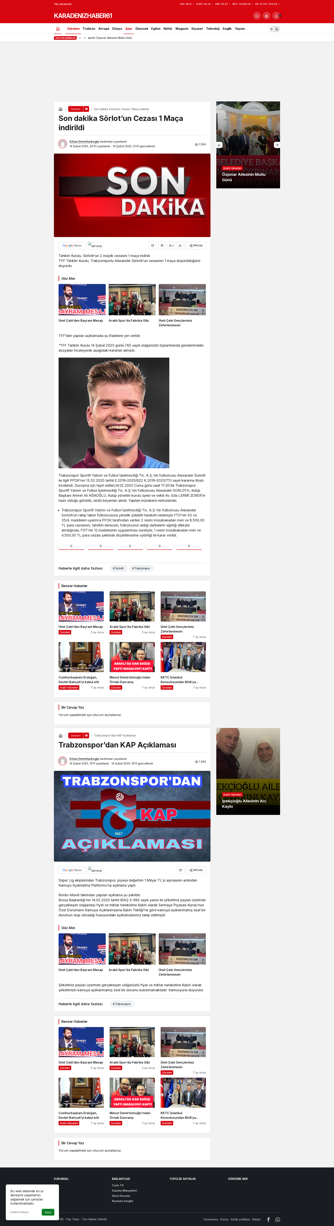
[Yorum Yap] (162, 245)
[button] (266, 16)
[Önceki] (80, 38)
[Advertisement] (167, 72)
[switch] (274, 28)
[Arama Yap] (257, 16)
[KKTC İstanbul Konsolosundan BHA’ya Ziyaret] (183, 666)
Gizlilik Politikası (19, 1212)
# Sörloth (118, 568)
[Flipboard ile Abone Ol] (95, 245)
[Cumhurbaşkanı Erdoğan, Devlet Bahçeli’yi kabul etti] (81, 666)
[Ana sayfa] (58, 28)
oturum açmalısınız (107, 715)
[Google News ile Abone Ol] (72, 245)
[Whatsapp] (277, 1219)
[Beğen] (153, 245)
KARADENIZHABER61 (83, 16)
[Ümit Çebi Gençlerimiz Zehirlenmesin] (182, 306)
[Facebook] (268, 1219)
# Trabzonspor (141, 568)
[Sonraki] (84, 38)
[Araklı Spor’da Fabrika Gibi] (132, 306)
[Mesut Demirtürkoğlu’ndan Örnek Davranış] (132, 666)
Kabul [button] (48, 1212)
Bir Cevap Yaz (72, 707)
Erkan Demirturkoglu (84, 141)
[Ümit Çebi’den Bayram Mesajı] (82, 306)
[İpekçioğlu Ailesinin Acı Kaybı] (248, 771)
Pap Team (72, 1219)
